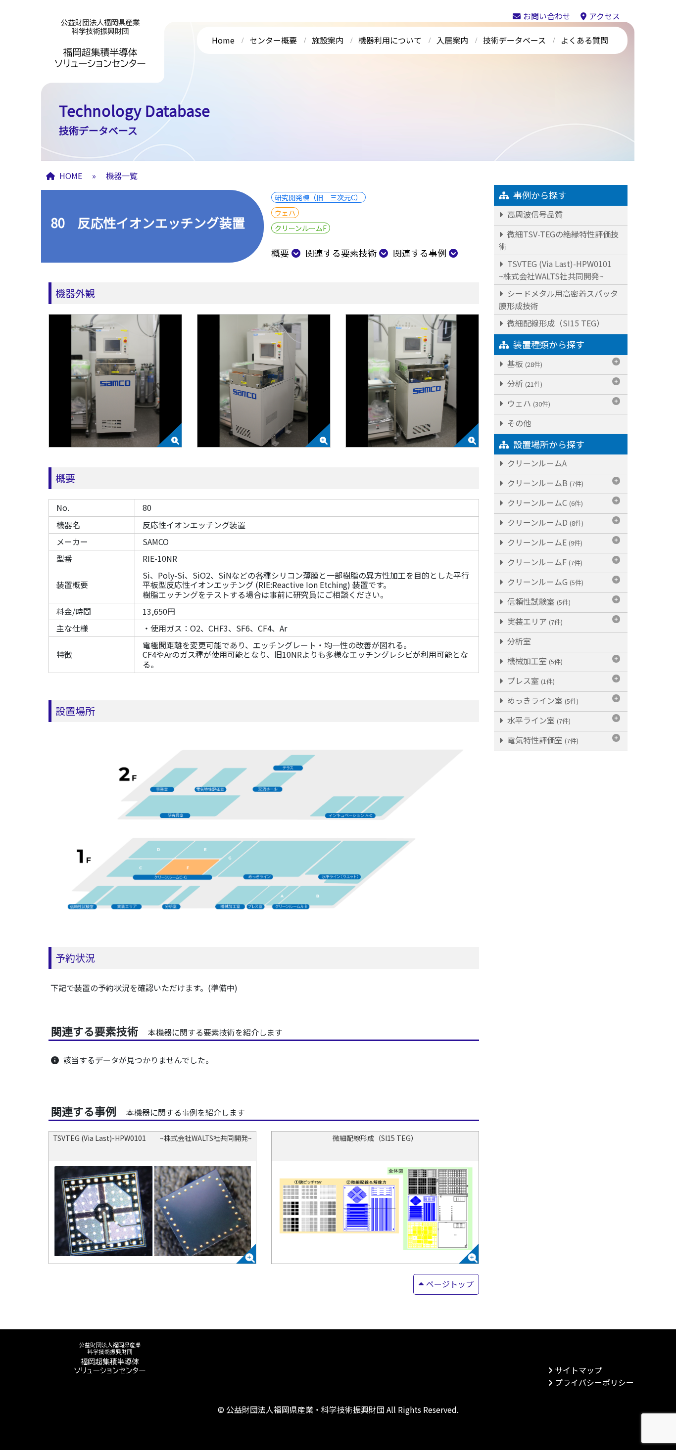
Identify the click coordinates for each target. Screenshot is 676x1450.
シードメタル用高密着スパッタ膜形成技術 (558, 299)
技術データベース (514, 40)
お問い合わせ (547, 16)
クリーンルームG (544, 581)
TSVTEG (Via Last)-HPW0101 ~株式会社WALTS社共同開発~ (563, 269)
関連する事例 (419, 252)
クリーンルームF (543, 561)
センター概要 (273, 40)
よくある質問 (584, 40)
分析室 (518, 640)
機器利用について (390, 40)
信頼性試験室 (538, 601)
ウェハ (527, 402)
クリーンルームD (544, 522)
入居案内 (452, 40)
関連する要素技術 (341, 252)
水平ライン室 (538, 719)
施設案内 (327, 40)
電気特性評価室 (542, 739)
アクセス (604, 16)
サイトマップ (578, 1370)
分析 (523, 383)
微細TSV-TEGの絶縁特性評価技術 (559, 239)
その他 (518, 422)
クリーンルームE (543, 541)
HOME (70, 175)
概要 (280, 252)
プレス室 (530, 680)
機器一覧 (122, 175)
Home (223, 40)
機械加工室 (534, 660)
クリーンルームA (536, 462)
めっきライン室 (542, 700)
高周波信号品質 (534, 214)
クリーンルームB (544, 482)
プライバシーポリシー (594, 1382)
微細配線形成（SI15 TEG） (554, 322)
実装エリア (534, 621)
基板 (523, 363)
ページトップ (450, 1284)
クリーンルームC (544, 502)
